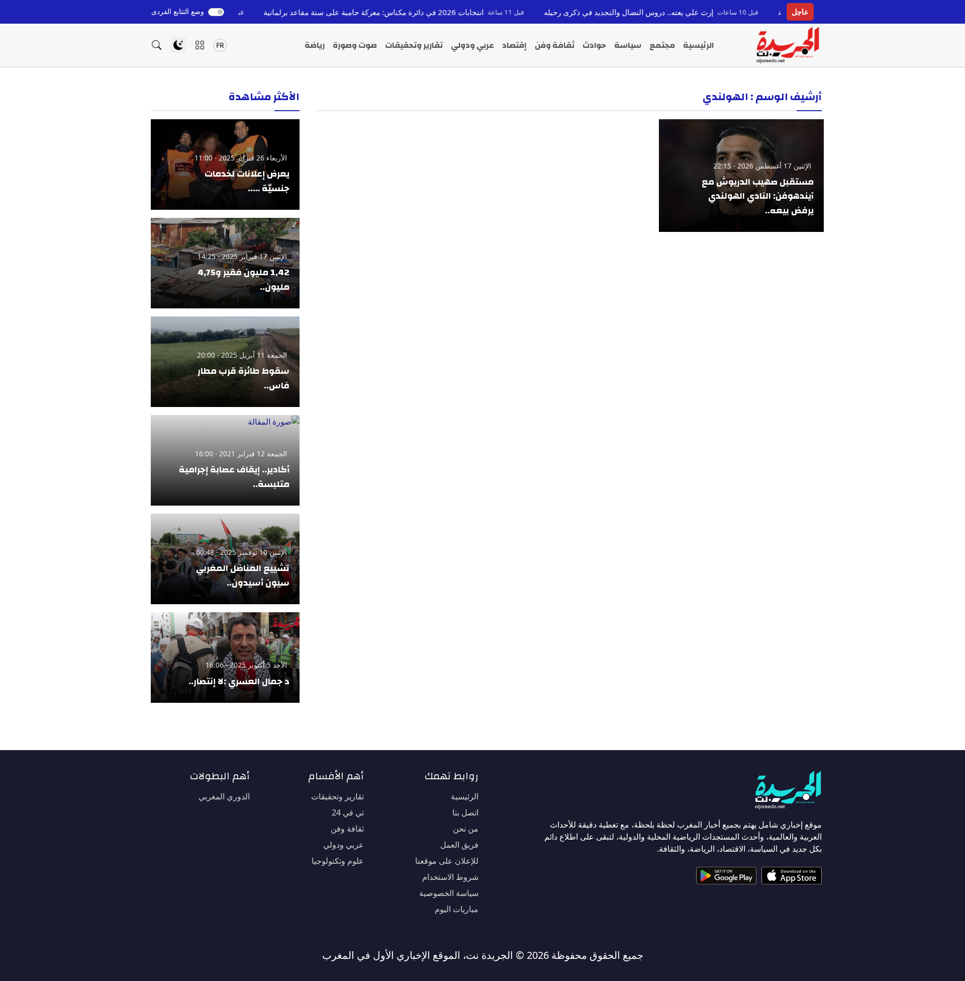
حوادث (594, 45)
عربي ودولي (472, 45)
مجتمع (662, 45)
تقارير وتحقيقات (414, 45)
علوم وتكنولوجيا (338, 860)
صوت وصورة (355, 45)
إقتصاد (514, 45)
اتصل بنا (465, 812)
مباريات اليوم (456, 909)
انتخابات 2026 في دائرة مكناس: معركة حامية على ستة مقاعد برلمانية (406, 12)
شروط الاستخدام (450, 876)
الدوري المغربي (224, 796)
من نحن (465, 828)
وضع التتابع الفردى (177, 11)
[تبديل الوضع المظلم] (178, 45)
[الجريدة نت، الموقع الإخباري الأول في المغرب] (787, 45)
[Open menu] (199, 45)
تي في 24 (348, 812)
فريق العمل (459, 844)
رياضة (315, 45)
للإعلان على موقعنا (446, 860)
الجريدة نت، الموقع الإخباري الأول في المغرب (417, 955)
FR (220, 45)
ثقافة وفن (554, 45)
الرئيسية (698, 45)
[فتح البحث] (156, 45)
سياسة (627, 45)
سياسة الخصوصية (448, 892)
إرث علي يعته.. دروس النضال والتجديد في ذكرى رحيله (661, 12)
